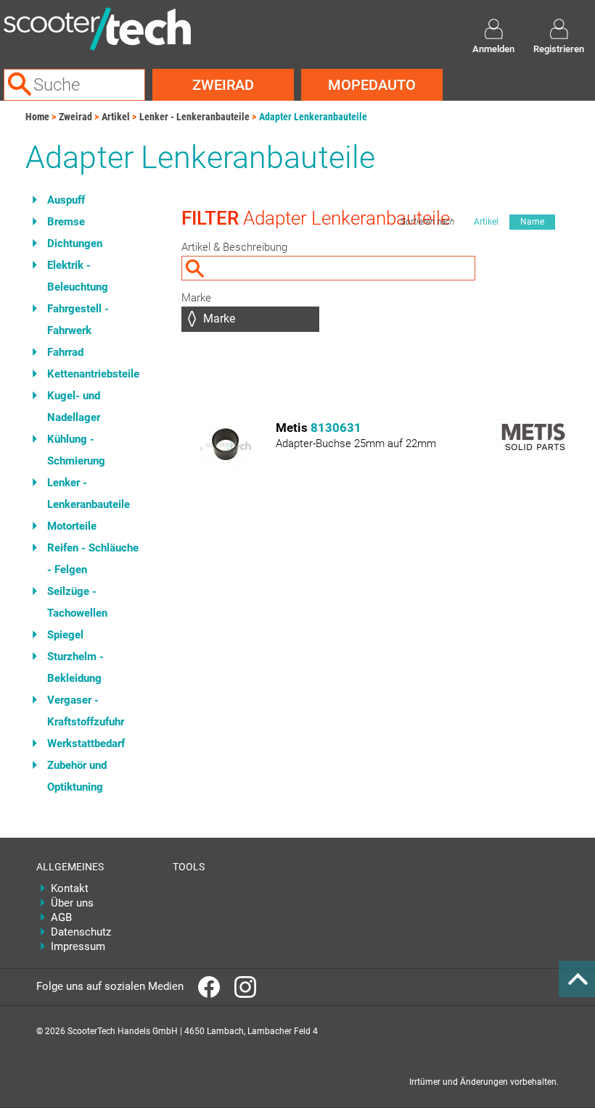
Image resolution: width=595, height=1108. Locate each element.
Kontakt (70, 888)
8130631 (336, 427)
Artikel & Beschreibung (234, 247)
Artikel (116, 116)
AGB (61, 917)
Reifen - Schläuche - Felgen (93, 558)
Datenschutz (81, 931)
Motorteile (72, 526)
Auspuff (66, 200)
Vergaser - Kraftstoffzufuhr (85, 710)
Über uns (72, 902)
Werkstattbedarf (86, 743)
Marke (196, 297)
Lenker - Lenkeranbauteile (194, 116)
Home (37, 116)
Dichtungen (74, 243)
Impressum (78, 946)
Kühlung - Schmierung (76, 450)
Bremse (66, 221)
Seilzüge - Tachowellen (77, 602)
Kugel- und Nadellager (73, 406)
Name (532, 222)
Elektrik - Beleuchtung (77, 276)
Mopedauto (372, 84)
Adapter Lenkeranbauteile (313, 116)
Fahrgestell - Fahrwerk (78, 319)
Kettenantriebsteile (93, 373)
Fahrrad (65, 352)
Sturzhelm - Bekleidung (75, 667)
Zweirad (223, 84)
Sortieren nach (427, 222)
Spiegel (65, 634)
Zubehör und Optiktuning (77, 776)
